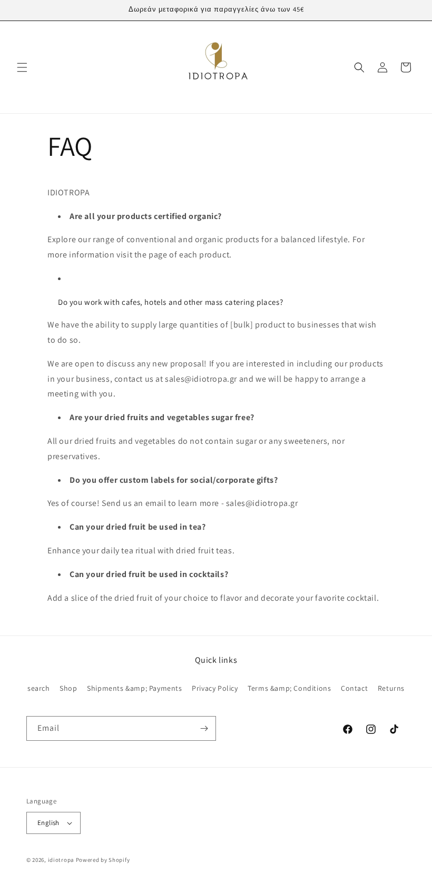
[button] (22, 67)
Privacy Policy (215, 688)
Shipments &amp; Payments (134, 688)
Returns (391, 688)
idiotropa (61, 859)
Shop (68, 688)
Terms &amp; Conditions (289, 688)
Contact (354, 688)
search (38, 688)
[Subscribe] (203, 728)
